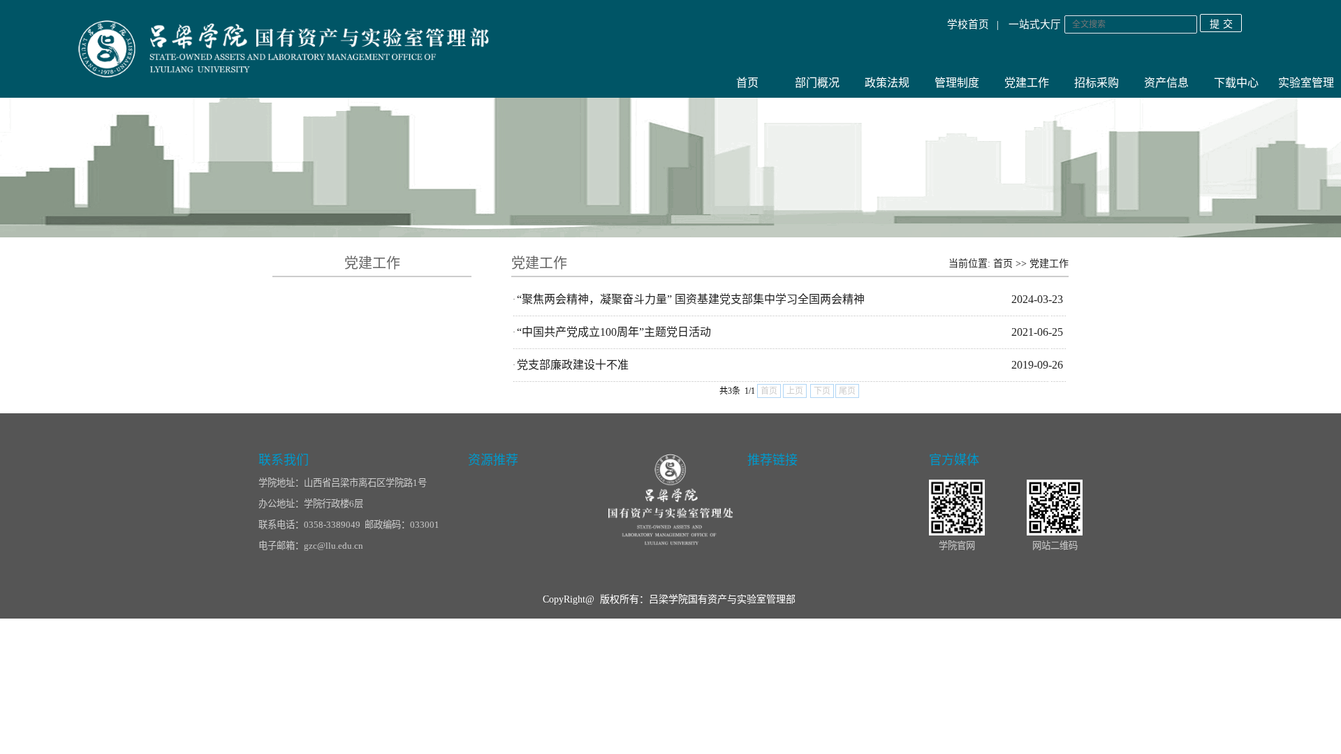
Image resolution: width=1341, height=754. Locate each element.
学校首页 (968, 24)
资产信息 (1166, 83)
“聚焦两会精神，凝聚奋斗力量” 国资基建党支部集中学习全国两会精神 (691, 299)
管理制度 (957, 83)
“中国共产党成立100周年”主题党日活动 (614, 332)
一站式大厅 (1035, 24)
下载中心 (1236, 83)
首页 (747, 83)
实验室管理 (1306, 83)
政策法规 (887, 83)
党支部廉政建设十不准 (573, 365)
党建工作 (1026, 83)
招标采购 (1096, 83)
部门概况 (817, 83)
